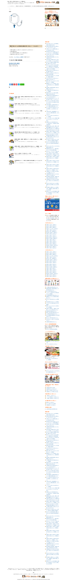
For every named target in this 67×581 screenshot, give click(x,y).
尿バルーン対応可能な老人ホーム (52, 317)
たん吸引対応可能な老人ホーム (51, 313)
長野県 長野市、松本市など (51, 233)
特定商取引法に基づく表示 (36, 569)
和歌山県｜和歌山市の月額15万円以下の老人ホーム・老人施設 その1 (27, 132)
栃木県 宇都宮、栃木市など (51, 253)
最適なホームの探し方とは (13, 569)
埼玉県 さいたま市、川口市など (52, 228)
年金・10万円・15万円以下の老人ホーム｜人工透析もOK (16, 1)
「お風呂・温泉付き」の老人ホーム (52, 398)
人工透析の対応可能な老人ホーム (52, 287)
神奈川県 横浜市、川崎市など (51, 232)
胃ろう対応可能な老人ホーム (51, 291)
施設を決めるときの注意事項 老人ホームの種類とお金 (43, 6)
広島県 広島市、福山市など (51, 247)
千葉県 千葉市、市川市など (51, 229)
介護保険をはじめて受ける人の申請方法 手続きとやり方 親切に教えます (52, 180)
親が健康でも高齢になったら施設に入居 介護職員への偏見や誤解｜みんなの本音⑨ (52, 188)
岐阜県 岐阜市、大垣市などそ (51, 237)
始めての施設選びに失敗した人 (40, 568)
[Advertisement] (25, 36)
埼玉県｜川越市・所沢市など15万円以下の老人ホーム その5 (25, 103)
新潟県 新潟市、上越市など (51, 262)
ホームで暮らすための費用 (51, 403)
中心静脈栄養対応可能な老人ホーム (52, 295)
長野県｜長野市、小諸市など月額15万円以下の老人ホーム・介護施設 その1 (28, 146)
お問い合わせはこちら (11, 568)
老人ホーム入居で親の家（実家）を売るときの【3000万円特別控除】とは (52, 143)
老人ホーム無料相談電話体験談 (51, 329)
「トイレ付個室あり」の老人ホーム (52, 396)
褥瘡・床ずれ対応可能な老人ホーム (52, 312)
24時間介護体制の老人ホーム (51, 321)
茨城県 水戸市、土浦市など (51, 224)
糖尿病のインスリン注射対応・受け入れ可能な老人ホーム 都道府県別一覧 (52, 85)
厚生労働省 (52, 217)
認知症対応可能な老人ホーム (51, 311)
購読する (47, 8)
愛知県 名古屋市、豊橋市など (51, 238)
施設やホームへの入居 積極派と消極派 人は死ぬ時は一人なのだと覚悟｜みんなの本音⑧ (52, 192)
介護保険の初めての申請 (50, 387)
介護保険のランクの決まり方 (51, 388)
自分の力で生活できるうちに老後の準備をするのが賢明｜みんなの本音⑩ (52, 184)
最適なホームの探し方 (50, 402)
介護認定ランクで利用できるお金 (52, 391)
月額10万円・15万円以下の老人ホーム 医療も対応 (25, 569)
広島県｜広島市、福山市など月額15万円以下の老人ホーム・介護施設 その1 (52, 166)
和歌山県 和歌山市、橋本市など (52, 245)
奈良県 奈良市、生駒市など (51, 243)
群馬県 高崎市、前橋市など (51, 227)
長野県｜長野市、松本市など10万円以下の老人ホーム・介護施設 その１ (52, 162)
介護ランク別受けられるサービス (52, 390)
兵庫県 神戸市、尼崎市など (51, 246)
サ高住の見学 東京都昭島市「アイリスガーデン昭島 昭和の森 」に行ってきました (52, 113)
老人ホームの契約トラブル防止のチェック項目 (23, 153)
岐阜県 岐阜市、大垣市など (51, 265)
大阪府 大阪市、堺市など (51, 239)
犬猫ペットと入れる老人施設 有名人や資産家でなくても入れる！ (50, 569)
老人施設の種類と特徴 (29, 570)
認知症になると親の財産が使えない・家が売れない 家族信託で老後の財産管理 (52, 123)
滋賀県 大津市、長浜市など (51, 242)
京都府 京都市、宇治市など (51, 241)
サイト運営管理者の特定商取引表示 (51, 408)
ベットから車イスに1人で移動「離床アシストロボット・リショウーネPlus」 (28, 117)
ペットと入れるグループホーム (51, 343)
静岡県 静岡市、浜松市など (51, 235)
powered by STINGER (47, 579)
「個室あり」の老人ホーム (51, 395)
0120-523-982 (14, 63)
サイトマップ (17, 568)
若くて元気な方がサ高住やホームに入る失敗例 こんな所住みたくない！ (52, 109)
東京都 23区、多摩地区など (51, 231)
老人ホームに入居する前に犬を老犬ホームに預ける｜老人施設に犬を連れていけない (52, 102)
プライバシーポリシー (23, 568)
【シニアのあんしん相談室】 (19, 56)
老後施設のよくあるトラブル (37, 570)
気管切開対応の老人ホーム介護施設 (52, 301)
